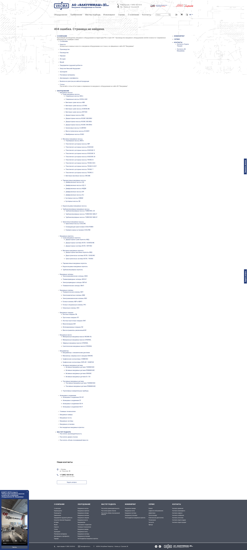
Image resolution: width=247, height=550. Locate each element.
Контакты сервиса (177, 513)
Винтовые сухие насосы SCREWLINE (78, 109)
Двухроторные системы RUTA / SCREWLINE (80, 243)
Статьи (62, 84)
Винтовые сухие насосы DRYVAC (76, 112)
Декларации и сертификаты (69, 78)
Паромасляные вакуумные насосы (74, 180)
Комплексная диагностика (156, 517)
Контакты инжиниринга (178, 510)
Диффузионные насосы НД (75, 182)
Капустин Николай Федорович (70, 68)
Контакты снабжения (178, 515)
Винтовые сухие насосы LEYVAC (76, 105)
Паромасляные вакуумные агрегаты (75, 263)
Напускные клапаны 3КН (71, 308)
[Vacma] (81, 6)
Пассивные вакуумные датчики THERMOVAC (80, 383)
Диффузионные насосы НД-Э (76, 185)
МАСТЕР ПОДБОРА (64, 432)
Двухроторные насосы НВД (75, 115)
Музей (62, 62)
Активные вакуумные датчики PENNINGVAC (80, 370)
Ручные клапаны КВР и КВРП (72, 301)
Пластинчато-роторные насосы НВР (78, 144)
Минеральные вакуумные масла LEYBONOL (77, 340)
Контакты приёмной (177, 508)
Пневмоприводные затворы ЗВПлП (74, 279)
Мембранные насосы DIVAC (75, 134)
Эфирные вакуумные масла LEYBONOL (75, 343)
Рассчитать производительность (71, 434)
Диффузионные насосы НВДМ (76, 188)
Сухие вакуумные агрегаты (72, 238)
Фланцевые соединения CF (72, 400)
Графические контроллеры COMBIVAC (75, 359)
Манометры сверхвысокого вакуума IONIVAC (78, 356)
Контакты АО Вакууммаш (181, 50)
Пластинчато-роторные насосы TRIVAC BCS (80, 163)
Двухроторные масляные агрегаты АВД (79, 252)
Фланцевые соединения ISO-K (73, 403)
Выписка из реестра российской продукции (74, 81)
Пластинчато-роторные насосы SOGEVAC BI (80, 157)
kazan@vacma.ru (85, 546)
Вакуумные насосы (66, 92)
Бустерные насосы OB (73, 201)
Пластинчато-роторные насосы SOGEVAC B (80, 153)
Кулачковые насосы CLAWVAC (76, 128)
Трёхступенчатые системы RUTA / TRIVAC (79, 259)
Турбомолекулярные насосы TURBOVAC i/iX (80, 211)
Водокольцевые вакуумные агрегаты (75, 266)
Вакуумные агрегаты (67, 236)
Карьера (62, 56)
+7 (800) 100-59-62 (136, 5)
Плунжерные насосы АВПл (75, 141)
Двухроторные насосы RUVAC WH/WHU (79, 125)
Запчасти (151, 522)
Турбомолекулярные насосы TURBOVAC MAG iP (81, 217)
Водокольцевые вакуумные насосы (75, 206)
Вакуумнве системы (130, 513)
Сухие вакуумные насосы (71, 94)
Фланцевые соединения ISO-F (73, 407)
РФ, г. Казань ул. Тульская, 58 (129, 7)
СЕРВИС (177, 39)
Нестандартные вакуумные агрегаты (72, 427)
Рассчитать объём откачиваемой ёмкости (74, 440)
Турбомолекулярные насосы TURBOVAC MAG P (81, 214)
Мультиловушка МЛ (69, 324)
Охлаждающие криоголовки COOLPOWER (79, 227)
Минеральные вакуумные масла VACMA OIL (77, 337)
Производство (65, 49)
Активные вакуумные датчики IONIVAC (79, 373)
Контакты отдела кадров (179, 520)
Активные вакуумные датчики (73, 365)
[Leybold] (184, 5)
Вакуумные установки (67, 424)
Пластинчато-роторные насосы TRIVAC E (79, 172)
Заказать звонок (245, 166)
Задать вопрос (245, 276)
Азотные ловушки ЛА (70, 314)
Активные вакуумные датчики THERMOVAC (80, 367)
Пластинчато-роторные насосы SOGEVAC (80, 147)
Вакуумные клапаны (66, 290)
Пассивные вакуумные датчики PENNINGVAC (81, 386)
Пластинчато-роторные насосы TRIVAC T (79, 169)
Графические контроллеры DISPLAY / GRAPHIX (78, 362)
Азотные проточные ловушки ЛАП (74, 321)
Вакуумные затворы (66, 274)
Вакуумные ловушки (66, 312)
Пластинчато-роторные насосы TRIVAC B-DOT (81, 166)
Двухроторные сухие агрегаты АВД (77, 239)
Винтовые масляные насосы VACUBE (78, 176)
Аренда (151, 524)
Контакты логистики (177, 517)
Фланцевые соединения (68, 395)
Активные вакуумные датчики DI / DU (78, 377)
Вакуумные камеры (66, 414)
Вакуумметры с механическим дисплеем (76, 352)
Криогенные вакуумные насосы (73, 222)
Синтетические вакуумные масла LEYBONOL (77, 346)
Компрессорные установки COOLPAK (78, 230)
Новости (63, 44)
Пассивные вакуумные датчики (73, 381)
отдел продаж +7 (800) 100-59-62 (66, 546)
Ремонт (151, 508)
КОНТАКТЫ (178, 42)
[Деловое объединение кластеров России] (158, 5)
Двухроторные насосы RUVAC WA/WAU (79, 118)
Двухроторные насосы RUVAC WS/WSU (79, 121)
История (63, 59)
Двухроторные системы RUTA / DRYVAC (79, 246)
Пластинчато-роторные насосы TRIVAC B (79, 160)
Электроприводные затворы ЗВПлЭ (75, 282)
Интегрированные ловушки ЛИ (73, 327)
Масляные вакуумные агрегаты (73, 250)
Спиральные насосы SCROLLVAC (77, 99)
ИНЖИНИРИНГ (179, 36)
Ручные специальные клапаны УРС (74, 305)
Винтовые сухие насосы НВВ (75, 102)
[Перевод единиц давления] (186, 15)
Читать (14, 547)
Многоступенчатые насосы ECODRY (77, 131)
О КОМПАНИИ (62, 36)
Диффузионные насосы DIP (75, 192)
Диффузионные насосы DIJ (75, 195)
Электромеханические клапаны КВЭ (75, 298)
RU (190, 14)
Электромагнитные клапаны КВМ (74, 295)
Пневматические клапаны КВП (73, 292)
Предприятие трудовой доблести (71, 65)
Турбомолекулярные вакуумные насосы (76, 209)
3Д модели (63, 72)
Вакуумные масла (66, 335)
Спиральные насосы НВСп (74, 96)
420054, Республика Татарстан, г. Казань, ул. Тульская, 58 (112, 546)
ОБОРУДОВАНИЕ (63, 91)
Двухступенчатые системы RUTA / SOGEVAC (80, 255)
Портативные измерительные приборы (76, 391)
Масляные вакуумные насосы (73, 139)
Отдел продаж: (125, 5)
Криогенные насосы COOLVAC (76, 223)
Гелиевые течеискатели (68, 411)
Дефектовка (152, 513)
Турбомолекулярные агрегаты (73, 270)
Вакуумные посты (66, 418)
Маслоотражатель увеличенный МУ (74, 330)
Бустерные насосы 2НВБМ (74, 198)
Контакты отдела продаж (179, 522)
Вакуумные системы (66, 421)
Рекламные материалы (67, 75)
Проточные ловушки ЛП (71, 317)
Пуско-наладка (153, 515)
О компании (64, 41)
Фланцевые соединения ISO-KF (73, 397)
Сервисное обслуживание (156, 510)
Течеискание (152, 520)
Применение (57, 515)
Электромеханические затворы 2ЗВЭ (75, 276)
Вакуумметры (64, 351)
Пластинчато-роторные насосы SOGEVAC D (80, 150)
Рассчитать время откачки (69, 437)
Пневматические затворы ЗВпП (73, 285)
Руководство (64, 52)
